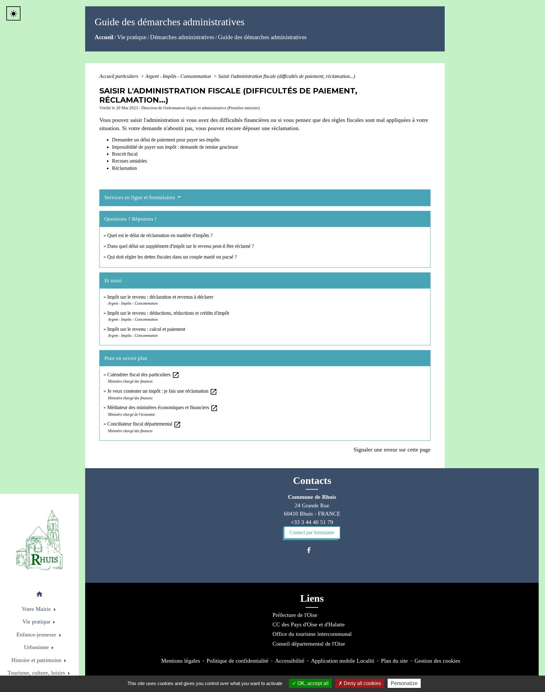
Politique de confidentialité (237, 661)
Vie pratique (131, 37)
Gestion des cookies (437, 661)
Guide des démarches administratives (262, 37)
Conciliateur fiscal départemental (144, 424)
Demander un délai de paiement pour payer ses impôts (166, 139)
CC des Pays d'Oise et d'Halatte (308, 624)
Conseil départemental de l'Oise (308, 644)
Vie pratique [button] (37, 621)
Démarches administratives (182, 37)
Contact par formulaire (312, 532)
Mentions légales (180, 661)
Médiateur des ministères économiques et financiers (162, 407)
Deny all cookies (362, 683)
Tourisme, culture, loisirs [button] (37, 673)
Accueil (104, 37)
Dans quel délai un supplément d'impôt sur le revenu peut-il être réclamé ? (180, 246)
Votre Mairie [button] (37, 609)
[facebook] (311, 550)
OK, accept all (312, 683)
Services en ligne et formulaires (140, 197)
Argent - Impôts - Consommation (178, 76)
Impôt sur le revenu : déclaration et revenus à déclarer (160, 297)
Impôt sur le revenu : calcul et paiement (146, 329)
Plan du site (394, 661)
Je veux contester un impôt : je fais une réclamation (162, 391)
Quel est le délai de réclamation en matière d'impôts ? (160, 235)
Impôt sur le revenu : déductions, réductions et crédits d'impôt (168, 313)
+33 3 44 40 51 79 (312, 522)
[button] (39, 595)
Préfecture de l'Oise (294, 615)
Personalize (404, 683)
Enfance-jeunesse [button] (37, 634)
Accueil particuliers (119, 76)
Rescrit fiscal (125, 154)
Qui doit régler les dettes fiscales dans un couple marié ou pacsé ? (172, 257)
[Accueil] (39, 540)
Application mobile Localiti (342, 661)
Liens (312, 598)
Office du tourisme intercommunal (312, 634)
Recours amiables (129, 161)
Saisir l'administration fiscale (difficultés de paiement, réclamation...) (286, 76)
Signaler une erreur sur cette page (392, 449)
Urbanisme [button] (37, 647)
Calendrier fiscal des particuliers (143, 374)
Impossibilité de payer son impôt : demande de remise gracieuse (175, 147)
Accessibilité (289, 661)
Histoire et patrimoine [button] (37, 660)
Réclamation (124, 168)
